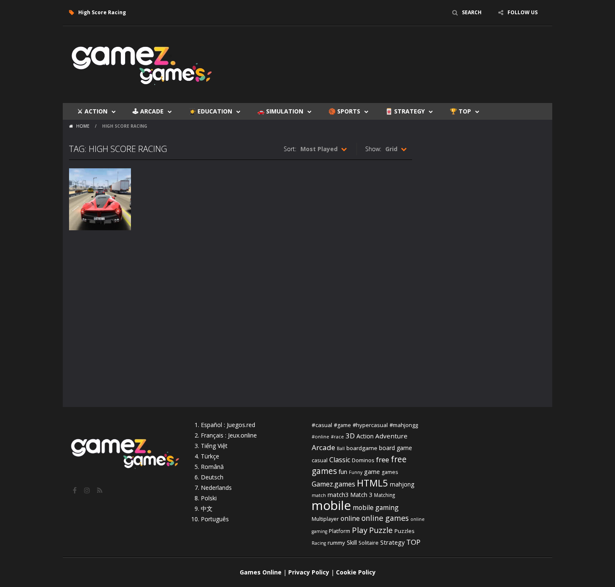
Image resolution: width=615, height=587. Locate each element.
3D (350, 435)
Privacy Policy (308, 572)
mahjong (402, 484)
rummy (336, 542)
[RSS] (100, 490)
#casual (322, 425)
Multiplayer (325, 519)
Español (211, 425)
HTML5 (372, 482)
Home (83, 126)
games (390, 472)
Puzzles (405, 531)
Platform (339, 531)
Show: (373, 149)
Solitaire (369, 542)
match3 (338, 494)
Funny (355, 472)
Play (359, 530)
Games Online (261, 572)
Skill (352, 542)
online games (385, 518)
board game (395, 448)
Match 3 (361, 495)
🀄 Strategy (405, 111)
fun (342, 471)
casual (320, 460)
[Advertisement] (393, 51)
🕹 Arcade (148, 111)
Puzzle (381, 530)
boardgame (361, 448)
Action (365, 436)
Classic (339, 459)
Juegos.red (241, 425)
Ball (341, 448)
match (319, 495)
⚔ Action (92, 111)
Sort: (290, 149)
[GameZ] (142, 64)
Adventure (391, 436)
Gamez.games (333, 484)
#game (342, 425)
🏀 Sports (344, 111)
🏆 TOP (460, 111)
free (382, 459)
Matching (384, 495)
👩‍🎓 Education (210, 111)
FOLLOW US (522, 12)
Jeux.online (242, 435)
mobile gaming (376, 507)
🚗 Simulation (280, 111)
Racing (319, 543)
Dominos (363, 460)
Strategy (392, 542)
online (350, 518)
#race (337, 437)
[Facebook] (75, 490)
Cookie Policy (356, 572)
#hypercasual (370, 425)
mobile (331, 505)
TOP (413, 542)
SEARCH (472, 12)
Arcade (323, 447)
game (372, 471)
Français (212, 435)
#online (320, 436)
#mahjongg (404, 425)
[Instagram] (88, 490)
